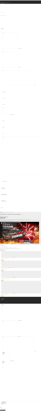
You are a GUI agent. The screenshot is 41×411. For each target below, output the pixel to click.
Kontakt (2, 299)
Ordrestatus (2, 3)
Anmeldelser (3, 245)
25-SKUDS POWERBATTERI (4, 294)
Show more (2, 260)
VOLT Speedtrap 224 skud (4, 268)
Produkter (2, 28)
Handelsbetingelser (3, 403)
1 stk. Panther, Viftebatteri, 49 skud (5, 278)
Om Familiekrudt (3, 298)
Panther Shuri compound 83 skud (5, 258)
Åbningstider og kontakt (4, 194)
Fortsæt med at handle (2, 410)
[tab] (21, 245)
